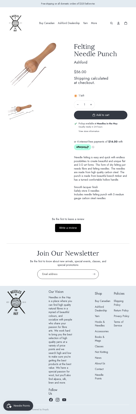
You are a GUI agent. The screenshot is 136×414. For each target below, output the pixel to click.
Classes (99, 346)
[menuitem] (47, 23)
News (98, 358)
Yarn (97, 316)
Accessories (102, 331)
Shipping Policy (118, 303)
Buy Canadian (102, 301)
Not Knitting (101, 352)
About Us (100, 363)
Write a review (68, 227)
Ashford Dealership (101, 308)
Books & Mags (99, 338)
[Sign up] (94, 274)
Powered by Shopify (40, 409)
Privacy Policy (121, 316)
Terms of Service (118, 323)
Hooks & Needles (100, 323)
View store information (89, 131)
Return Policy (121, 310)
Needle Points (99, 376)
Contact (99, 369)
